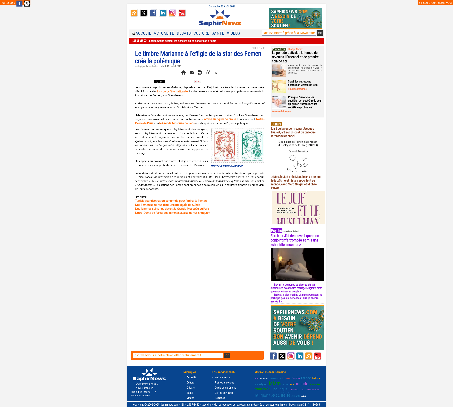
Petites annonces (224, 382)
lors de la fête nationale (172, 91)
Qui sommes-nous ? (146, 383)
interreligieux (261, 384)
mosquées (314, 384)
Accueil (143, 33)
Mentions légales (140, 395)
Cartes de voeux (223, 392)
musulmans (262, 389)
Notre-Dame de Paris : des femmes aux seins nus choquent (172, 212)
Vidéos (190, 398)
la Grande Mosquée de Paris (177, 123)
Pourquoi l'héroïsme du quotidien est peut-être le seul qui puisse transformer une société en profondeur (304, 102)
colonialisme (275, 378)
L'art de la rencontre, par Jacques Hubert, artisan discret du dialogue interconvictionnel (293, 132)
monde (302, 383)
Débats (190, 387)
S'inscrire (424, 2)
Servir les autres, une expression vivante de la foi (303, 83)
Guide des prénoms (225, 387)
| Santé (217, 33)
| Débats (182, 33)
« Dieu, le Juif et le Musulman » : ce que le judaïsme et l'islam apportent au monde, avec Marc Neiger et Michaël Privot (296, 182)
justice (285, 384)
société (280, 395)
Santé (189, 392)
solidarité (295, 396)
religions (263, 395)
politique (280, 389)
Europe (296, 378)
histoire (316, 378)
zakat (303, 396)
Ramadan (219, 398)
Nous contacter (144, 387)
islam (275, 383)
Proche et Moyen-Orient (305, 389)
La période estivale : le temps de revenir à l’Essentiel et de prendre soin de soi (295, 57)
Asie (256, 378)
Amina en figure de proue (220, 119)
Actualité (191, 377)
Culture (190, 382)
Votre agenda (222, 377)
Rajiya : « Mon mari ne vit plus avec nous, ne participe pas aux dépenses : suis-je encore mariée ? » (296, 298)
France (306, 378)
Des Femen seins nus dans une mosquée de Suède (167, 205)
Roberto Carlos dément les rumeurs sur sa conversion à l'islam (182, 41)
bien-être (264, 378)
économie (286, 378)
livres (292, 384)
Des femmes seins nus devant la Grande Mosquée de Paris (172, 208)
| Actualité (162, 33)
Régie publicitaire (141, 391)
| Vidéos (232, 33)
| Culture (200, 33)
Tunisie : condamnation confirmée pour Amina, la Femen (171, 200)
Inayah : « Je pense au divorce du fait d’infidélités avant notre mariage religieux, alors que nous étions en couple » (296, 288)
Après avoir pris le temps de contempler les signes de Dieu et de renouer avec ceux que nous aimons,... (305, 69)
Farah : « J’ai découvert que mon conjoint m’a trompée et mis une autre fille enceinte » (295, 240)
